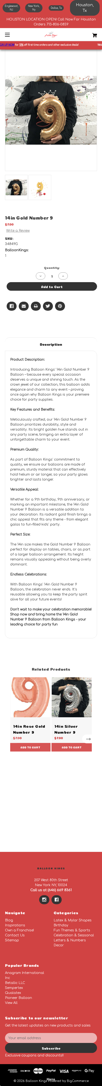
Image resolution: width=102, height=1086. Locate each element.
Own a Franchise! (19, 930)
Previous (12, 739)
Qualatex (13, 993)
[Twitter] (48, 306)
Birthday (61, 925)
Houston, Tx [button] (85, 8)
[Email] (23, 306)
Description (51, 344)
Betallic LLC (15, 983)
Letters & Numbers (70, 940)
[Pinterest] (60, 306)
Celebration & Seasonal (74, 935)
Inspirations (15, 925)
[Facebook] (11, 306)
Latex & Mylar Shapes (73, 920)
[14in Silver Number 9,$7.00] (72, 697)
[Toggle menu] (11, 34)
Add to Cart (30, 747)
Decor (59, 945)
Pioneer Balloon (18, 998)
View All (11, 1003)
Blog (9, 920)
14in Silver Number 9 (66, 729)
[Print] (35, 306)
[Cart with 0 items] (88, 33)
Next (89, 739)
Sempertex (14, 988)
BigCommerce (78, 1081)
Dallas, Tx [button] (56, 8)
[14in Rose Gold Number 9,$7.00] (30, 697)
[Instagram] (44, 899)
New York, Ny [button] (33, 8)
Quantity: (52, 267)
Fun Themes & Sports (72, 930)
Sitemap (12, 940)
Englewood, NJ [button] (11, 8)
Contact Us (15, 935)
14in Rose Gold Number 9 (29, 729)
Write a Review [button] (18, 230)
